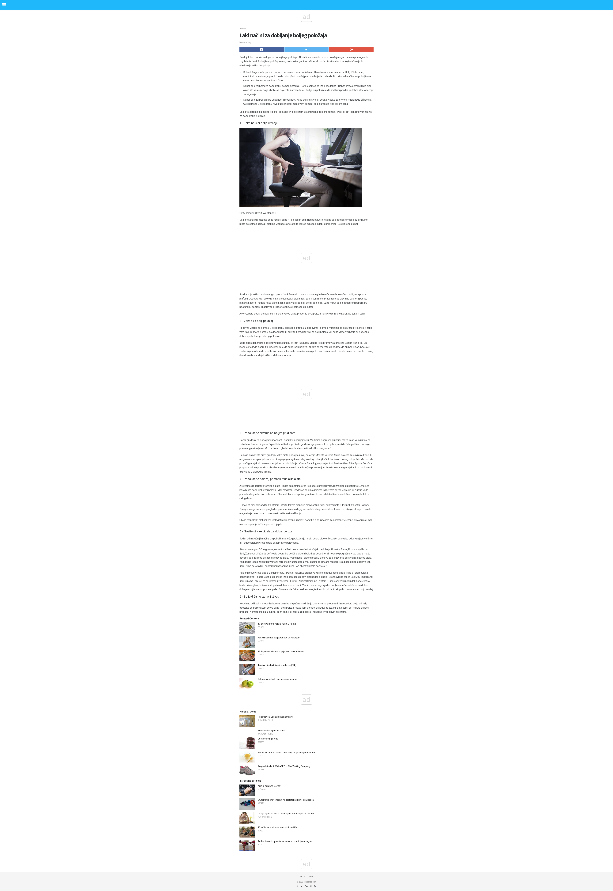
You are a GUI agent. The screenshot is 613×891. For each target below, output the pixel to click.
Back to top (306, 877)
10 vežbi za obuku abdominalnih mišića (277, 827)
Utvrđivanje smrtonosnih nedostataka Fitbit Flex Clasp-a (286, 800)
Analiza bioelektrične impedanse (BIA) (277, 665)
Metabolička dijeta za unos (271, 730)
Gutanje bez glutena (268, 738)
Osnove (242, 29)
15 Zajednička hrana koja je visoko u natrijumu (281, 651)
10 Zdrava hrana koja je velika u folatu (277, 623)
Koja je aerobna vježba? (269, 786)
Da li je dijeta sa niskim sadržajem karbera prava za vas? (286, 813)
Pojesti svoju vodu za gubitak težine (276, 717)
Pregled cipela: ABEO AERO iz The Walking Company (284, 766)
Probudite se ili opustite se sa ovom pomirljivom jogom (285, 841)
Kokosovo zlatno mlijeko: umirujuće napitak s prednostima (287, 752)
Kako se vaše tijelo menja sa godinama (277, 679)
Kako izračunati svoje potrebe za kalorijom (279, 637)
